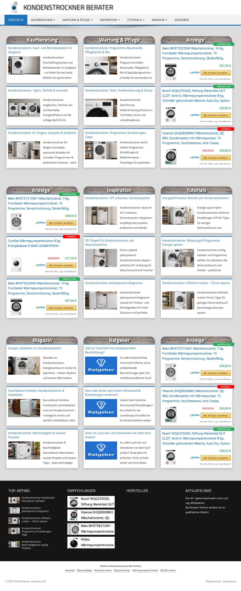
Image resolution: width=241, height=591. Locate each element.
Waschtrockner (122, 570)
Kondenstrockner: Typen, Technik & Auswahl (38, 90)
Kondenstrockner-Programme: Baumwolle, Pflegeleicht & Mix (114, 49)
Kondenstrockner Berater (68, 7)
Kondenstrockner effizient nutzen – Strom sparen (196, 282)
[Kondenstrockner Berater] (12, 11)
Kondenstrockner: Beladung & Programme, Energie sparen (191, 242)
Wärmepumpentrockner (145, 570)
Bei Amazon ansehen (216, 72)
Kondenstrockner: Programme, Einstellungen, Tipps (116, 134)
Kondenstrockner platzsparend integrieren (114, 282)
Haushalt (70, 570)
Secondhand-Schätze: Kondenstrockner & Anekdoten (36, 392)
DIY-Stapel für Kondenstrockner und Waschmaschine (109, 242)
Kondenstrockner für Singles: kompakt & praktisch (42, 132)
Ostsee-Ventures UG (33, 581)
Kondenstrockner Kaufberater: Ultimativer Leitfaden (38, 499)
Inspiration (108, 20)
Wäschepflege (84, 570)
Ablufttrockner (168, 570)
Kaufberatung (42, 20)
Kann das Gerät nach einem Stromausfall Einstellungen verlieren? (113, 392)
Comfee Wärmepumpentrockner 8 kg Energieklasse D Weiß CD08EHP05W (34, 243)
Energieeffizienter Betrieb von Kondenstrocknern (195, 198)
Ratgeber (182, 20)
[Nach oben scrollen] (235, 585)
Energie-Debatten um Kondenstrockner (35, 348)
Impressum (229, 581)
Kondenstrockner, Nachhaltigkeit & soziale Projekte (37, 435)
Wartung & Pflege (76, 20)
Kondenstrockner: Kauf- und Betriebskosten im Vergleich (40, 49)
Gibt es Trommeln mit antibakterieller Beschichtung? (110, 350)
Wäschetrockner (103, 570)
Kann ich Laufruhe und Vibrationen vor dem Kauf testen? (118, 435)
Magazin (158, 20)
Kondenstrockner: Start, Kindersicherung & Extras (119, 90)
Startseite (16, 20)
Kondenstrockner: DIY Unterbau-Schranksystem (117, 198)
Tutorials (134, 20)
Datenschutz (213, 581)
